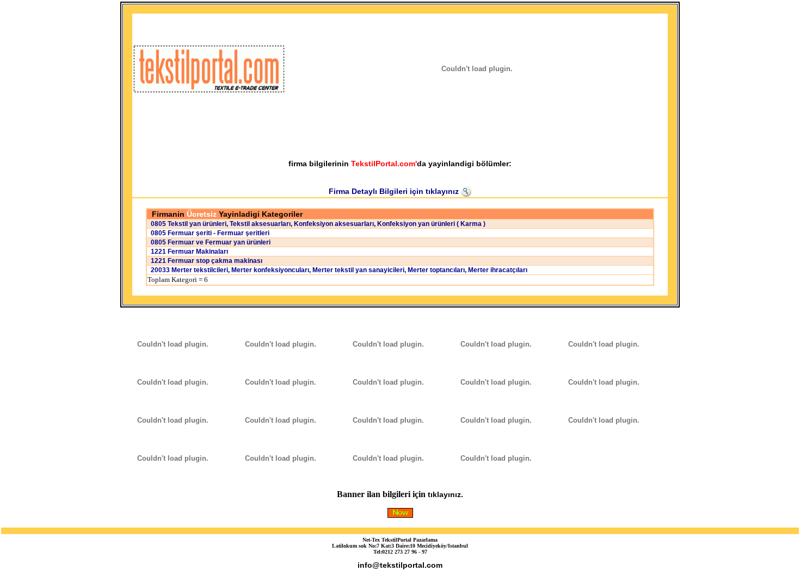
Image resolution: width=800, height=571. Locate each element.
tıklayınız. (445, 494)
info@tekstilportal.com (400, 565)
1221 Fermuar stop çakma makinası (204, 261)
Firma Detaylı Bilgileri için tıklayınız (395, 191)
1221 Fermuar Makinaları (187, 251)
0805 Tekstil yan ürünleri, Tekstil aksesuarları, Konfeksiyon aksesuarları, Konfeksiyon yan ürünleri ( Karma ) (316, 224)
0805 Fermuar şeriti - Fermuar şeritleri (208, 233)
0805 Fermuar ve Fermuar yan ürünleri (208, 242)
